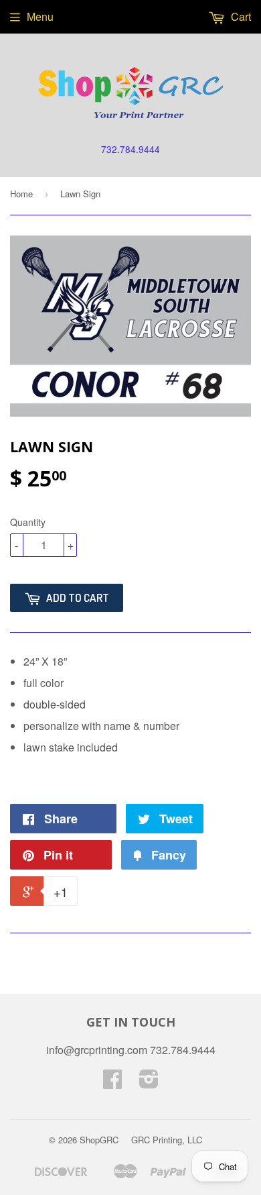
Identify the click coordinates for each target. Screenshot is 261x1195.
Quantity (28, 522)
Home (21, 193)
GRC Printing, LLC (166, 1139)
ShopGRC (99, 1139)
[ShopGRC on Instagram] (149, 1082)
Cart (239, 16)
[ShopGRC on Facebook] (112, 1082)
